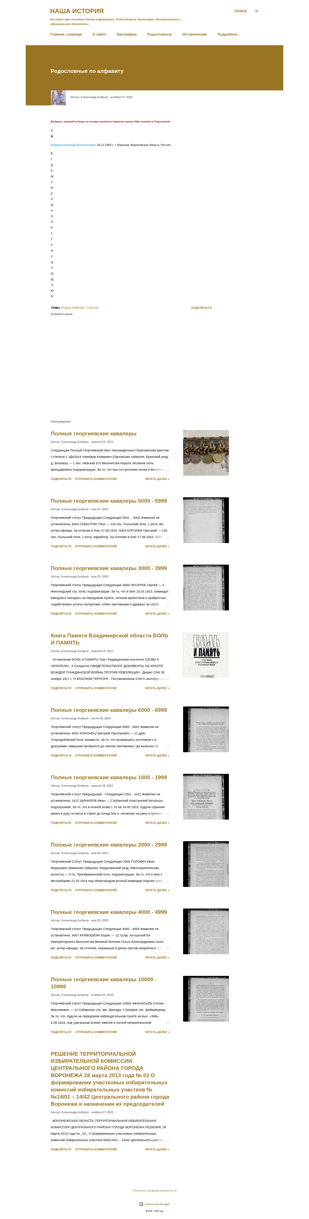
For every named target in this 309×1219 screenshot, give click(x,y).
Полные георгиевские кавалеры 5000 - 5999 (109, 501)
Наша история (77, 11)
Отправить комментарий (96, 479)
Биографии (127, 34)
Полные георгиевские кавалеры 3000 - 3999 (109, 568)
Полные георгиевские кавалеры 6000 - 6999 (109, 710)
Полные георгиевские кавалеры (94, 433)
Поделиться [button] (201, 307)
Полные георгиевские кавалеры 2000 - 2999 (109, 845)
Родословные (159, 34)
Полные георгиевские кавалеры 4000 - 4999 (109, 912)
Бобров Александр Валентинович (73, 144)
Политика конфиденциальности (155, 1190)
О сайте (99, 34)
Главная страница (66, 34)
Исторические (194, 34)
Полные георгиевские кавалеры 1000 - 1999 (109, 777)
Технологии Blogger (156, 1204)
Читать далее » (157, 479)
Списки (92, 307)
